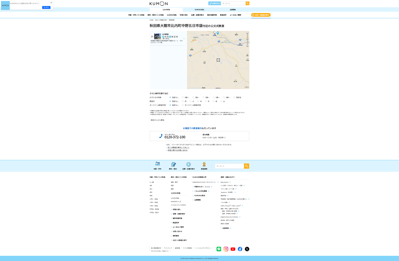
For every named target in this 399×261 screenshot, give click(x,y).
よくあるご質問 (235, 15)
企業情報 (233, 10)
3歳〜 (218, 97)
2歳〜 (207, 97)
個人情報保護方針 (156, 248)
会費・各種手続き (197, 15)
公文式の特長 (171, 15)
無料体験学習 (212, 15)
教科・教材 (173, 169)
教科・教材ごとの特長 (156, 15)
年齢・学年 (157, 169)
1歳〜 (197, 97)
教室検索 (204, 169)
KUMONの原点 (199, 10)
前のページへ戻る (157, 120)
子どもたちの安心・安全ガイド (160, 251)
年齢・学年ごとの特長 (136, 15)
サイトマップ (168, 248)
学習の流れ (184, 15)
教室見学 (223, 15)
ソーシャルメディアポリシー (203, 248)
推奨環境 (177, 248)
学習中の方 (216, 3)
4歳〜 (228, 97)
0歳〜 (187, 97)
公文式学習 (166, 10)
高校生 (238, 97)
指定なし (175, 97)
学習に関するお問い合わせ (178, 150)
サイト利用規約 (187, 248)
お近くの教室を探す (262, 15)
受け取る (46, 7)
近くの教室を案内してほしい (178, 147)
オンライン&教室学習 (193, 105)
